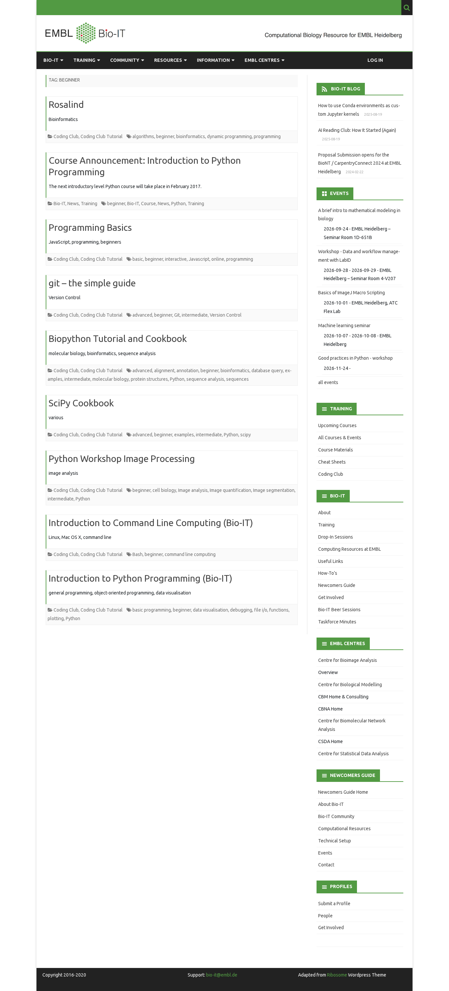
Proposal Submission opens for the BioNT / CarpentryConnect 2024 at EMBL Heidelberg (359, 163)
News (73, 203)
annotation (188, 370)
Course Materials (335, 449)
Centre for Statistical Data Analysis (353, 753)
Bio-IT (51, 60)
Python (178, 203)
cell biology (164, 490)
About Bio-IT (331, 804)
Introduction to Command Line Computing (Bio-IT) (151, 523)
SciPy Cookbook (81, 403)
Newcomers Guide (336, 585)
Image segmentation (274, 490)
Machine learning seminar (344, 325)
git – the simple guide (92, 283)
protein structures (149, 379)
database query (267, 370)
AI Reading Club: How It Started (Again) (357, 130)
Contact (326, 864)
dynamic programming (229, 136)
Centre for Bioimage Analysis (347, 660)
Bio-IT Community (336, 816)
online (217, 259)
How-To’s (327, 573)
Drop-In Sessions (335, 537)
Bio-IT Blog (345, 88)
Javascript (199, 259)
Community (124, 60)
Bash (137, 554)
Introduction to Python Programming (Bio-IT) (140, 578)
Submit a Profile (334, 903)
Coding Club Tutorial (102, 136)
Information (213, 60)
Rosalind (66, 104)
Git (177, 315)
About (324, 512)
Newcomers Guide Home (343, 792)
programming (267, 136)
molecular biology (110, 379)
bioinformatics (190, 136)
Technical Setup (334, 840)
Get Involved (331, 597)
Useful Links (330, 561)
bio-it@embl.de (221, 975)
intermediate (195, 315)
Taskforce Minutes (337, 621)
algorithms (143, 136)
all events (328, 382)
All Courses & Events (339, 437)
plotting (56, 618)
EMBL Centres (262, 60)
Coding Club (66, 136)
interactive (176, 259)
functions (279, 610)
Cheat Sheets (332, 462)
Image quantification (230, 490)
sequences (237, 379)
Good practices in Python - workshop (355, 358)
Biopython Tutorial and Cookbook (118, 338)
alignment (164, 370)
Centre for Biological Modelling (350, 684)
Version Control (226, 315)
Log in (375, 60)
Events (325, 853)
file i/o (260, 610)
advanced (142, 315)
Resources (168, 60)
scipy (245, 434)
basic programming (151, 610)
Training (84, 60)
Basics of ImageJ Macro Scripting (351, 292)
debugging (241, 610)
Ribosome (337, 975)
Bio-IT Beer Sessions (339, 609)
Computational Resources (344, 828)
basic (137, 259)
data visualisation (210, 610)
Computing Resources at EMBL (349, 549)
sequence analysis (205, 379)
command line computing (190, 554)
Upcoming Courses (337, 425)
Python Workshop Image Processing (122, 458)
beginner (165, 136)
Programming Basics (90, 227)
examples (184, 434)
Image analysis (193, 490)
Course (148, 203)
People (325, 915)
